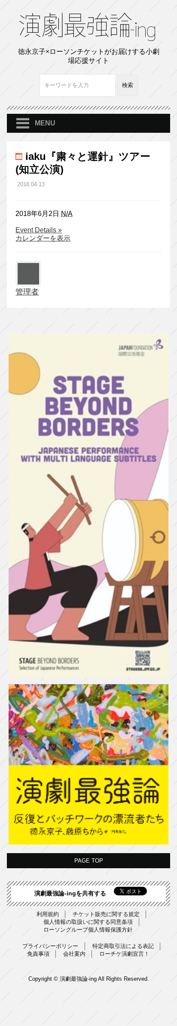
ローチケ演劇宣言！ (124, 954)
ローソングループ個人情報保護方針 (88, 929)
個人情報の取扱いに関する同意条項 (88, 922)
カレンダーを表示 (42, 238)
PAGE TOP (88, 860)
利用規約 (48, 914)
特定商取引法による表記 (123, 946)
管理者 (27, 292)
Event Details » (38, 230)
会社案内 (74, 954)
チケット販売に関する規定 (106, 914)
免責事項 (38, 954)
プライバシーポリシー (50, 946)
